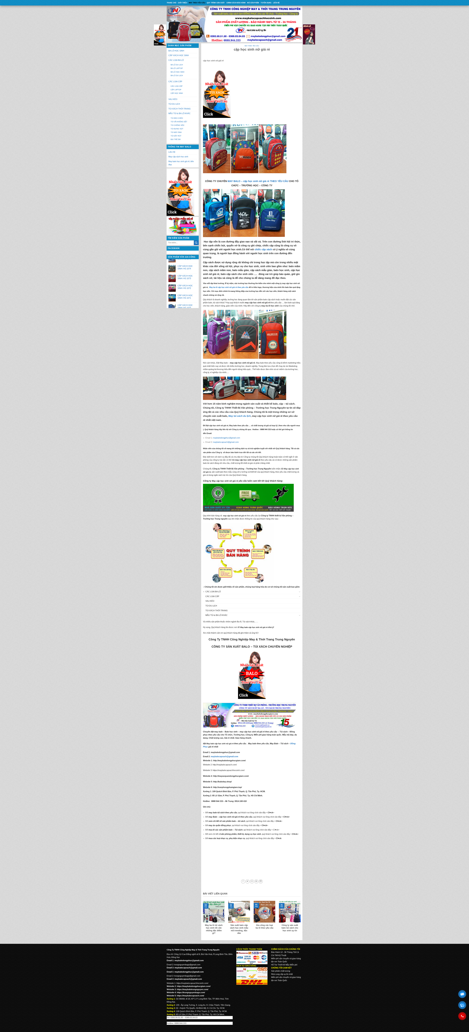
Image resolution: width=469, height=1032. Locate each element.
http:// (229, 760)
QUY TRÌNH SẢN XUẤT (216, 3)
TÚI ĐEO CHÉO (177, 118)
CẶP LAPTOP (176, 90)
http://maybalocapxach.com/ (225, 765)
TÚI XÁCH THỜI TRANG (179, 109)
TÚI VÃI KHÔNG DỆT (179, 122)
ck (280, 821)
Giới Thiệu (182, 3)
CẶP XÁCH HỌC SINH (178, 55)
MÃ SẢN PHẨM (253, 3)
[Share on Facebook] (243, 881)
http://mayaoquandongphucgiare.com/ (231, 776)
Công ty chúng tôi (251, 457)
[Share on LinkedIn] (261, 881)
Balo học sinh (231, 732)
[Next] (301, 919)
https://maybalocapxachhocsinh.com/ (229, 770)
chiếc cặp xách (263, 249)
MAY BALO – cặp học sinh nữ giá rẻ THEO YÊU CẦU (258, 181)
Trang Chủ (171, 3)
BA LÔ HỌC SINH (176, 51)
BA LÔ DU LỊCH (177, 65)
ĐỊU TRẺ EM (176, 139)
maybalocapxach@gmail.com (226, 442)
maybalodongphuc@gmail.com (226, 438)
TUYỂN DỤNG (266, 3)
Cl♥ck (270, 813)
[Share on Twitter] (247, 881)
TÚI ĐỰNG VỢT (177, 129)
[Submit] (196, 242)
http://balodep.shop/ (222, 782)
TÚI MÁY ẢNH (176, 132)
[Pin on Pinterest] (256, 881)
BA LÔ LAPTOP (177, 68)
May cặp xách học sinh (178, 157)
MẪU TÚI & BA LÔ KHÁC (179, 113)
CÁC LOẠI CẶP (175, 81)
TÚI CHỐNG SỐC (177, 125)
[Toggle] (300, 591)
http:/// (227, 787)
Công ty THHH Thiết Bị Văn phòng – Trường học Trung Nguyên (250, 407)
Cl (277, 821)
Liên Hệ (276, 3)
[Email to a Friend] (252, 881)
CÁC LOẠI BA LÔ (176, 60)
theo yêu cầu (214, 735)
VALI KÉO (172, 99)
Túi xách (284, 732)
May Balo (274, 744)
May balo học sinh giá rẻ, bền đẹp (181, 163)
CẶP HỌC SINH (177, 93)
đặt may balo (217, 732)
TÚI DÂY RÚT (176, 136)
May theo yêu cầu (197, 3)
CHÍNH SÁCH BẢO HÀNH (236, 3)
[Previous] (202, 919)
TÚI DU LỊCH (174, 104)
